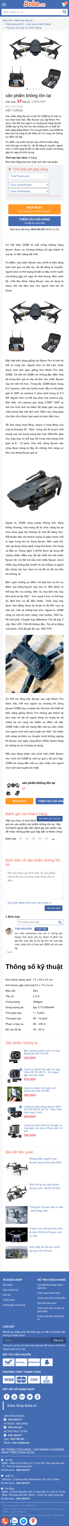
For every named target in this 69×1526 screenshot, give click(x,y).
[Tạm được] (27, 838)
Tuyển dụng (9, 1300)
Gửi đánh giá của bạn (50, 818)
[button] (34, 209)
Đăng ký (58, 1340)
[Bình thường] (34, 838)
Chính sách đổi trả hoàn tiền (51, 1298)
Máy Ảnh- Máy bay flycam (18, 20)
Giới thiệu (8, 1285)
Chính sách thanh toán (48, 1293)
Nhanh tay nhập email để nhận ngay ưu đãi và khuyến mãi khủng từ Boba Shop (34, 1334)
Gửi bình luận (53, 908)
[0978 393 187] (5, 1521)
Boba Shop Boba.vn (22, 1405)
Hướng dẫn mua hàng (14, 1305)
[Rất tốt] (40, 838)
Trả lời (9, 952)
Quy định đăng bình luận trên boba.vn (30, 902)
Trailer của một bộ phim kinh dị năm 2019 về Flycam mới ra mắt (46, 1232)
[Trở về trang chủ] (34, 3)
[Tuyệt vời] (46, 838)
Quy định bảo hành (46, 1303)
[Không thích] (21, 838)
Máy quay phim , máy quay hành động (28, 24)
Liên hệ (6, 1295)
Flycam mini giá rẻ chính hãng (23, 27)
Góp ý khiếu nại (10, 1290)
